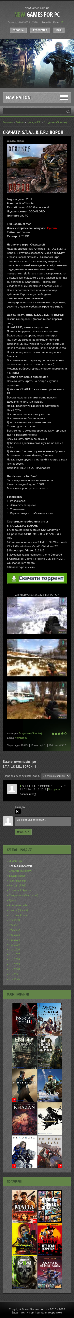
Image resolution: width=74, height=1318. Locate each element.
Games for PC (37, 14)
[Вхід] (18, 811)
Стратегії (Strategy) (20, 870)
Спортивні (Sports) (20, 890)
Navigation (18, 97)
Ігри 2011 (14, 924)
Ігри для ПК (34, 122)
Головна (18, 30)
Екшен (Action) (17, 875)
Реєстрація (40, 30)
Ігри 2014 (14, 939)
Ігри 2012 (14, 929)
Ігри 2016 (14, 949)
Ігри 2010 (14, 920)
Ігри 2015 (14, 944)
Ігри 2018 (14, 959)
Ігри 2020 (14, 969)
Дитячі (13, 900)
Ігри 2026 (14, 979)
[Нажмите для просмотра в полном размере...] (37, 637)
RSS (63, 22)
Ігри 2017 (14, 954)
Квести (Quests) (18, 910)
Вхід (59, 30)
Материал (54, 789)
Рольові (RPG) (17, 885)
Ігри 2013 (14, 934)
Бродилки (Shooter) (55, 122)
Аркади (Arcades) (19, 905)
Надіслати (23, 832)
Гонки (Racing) (17, 880)
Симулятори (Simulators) (23, 895)
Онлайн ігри (16, 861)
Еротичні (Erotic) (18, 915)
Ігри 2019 (14, 964)
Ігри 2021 (14, 974)
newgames (21, 737)
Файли (19, 122)
